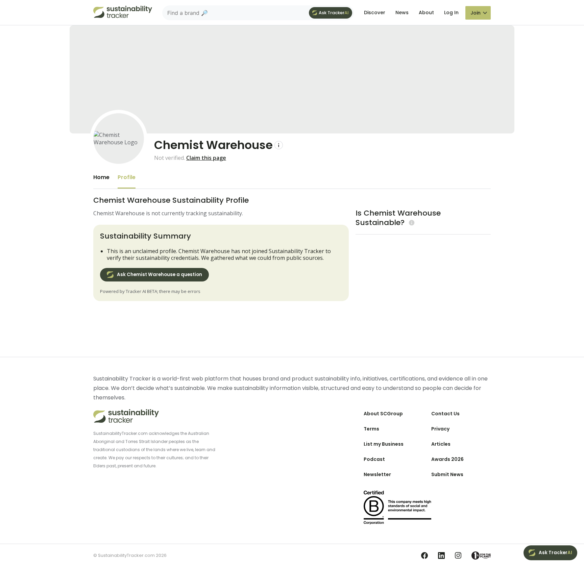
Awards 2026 (447, 459)
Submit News (447, 474)
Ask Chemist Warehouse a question (159, 274)
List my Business (384, 444)
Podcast (374, 459)
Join (475, 12)
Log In (451, 12)
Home (101, 177)
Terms (371, 428)
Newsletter (377, 474)
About (426, 12)
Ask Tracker (334, 12)
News (402, 12)
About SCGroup (383, 413)
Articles (441, 444)
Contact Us (445, 413)
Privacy (440, 428)
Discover (374, 12)
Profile (127, 177)
